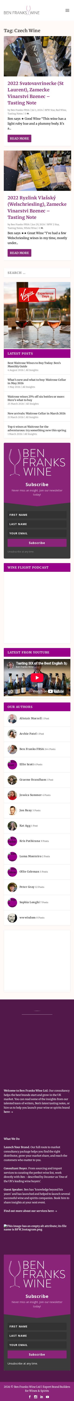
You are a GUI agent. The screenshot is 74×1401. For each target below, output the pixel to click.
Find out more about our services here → (30, 1211)
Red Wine (61, 110)
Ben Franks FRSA (20, 110)
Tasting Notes (15, 113)
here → (8, 1111)
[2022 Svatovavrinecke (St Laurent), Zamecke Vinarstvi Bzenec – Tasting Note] (37, 56)
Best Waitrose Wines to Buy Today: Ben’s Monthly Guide (34, 364)
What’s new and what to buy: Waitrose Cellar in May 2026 (37, 381)
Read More (19, 138)
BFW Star (50, 110)
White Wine (30, 228)
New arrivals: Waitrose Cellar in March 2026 (37, 413)
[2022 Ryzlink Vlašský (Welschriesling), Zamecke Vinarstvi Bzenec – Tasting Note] (37, 171)
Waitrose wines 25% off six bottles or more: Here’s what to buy (36, 398)
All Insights (32, 370)
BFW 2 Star (53, 224)
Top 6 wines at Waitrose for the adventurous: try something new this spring (37, 428)
